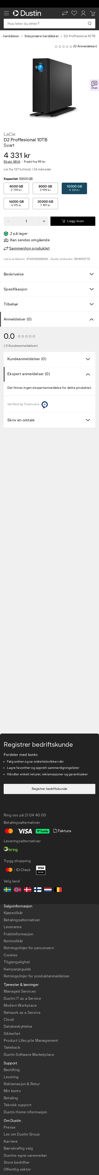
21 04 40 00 (35, 815)
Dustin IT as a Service (22, 998)
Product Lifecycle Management (31, 1040)
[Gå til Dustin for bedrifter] (28, 13)
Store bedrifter (16, 1162)
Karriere (11, 1141)
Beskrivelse (14, 274)
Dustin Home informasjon (25, 1112)
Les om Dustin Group (22, 1134)
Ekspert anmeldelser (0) (28, 374)
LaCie (9, 134)
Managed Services (20, 991)
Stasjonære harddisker (41, 36)
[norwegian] (17, 890)
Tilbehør (11, 304)
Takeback (12, 1047)
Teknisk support (18, 1105)
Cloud (9, 1019)
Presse (9, 1127)
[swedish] (7, 890)
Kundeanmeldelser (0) (26, 359)
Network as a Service (22, 1012)
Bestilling (12, 1070)
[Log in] (83, 13)
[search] (89, 23)
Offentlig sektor (17, 1169)
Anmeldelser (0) (18, 319)
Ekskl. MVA (12, 161)
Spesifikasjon (15, 289)
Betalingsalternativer (22, 920)
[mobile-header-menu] (6, 13)
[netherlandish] (48, 890)
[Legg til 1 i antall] (44, 221)
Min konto (12, 1091)
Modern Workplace (20, 1005)
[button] (65, 13)
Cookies (10, 955)
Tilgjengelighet (17, 962)
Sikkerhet (12, 1033)
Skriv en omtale (21, 420)
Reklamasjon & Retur (22, 1084)
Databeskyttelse (18, 1026)
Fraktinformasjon (18, 934)
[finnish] (37, 890)
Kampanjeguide (17, 969)
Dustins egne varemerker (25, 1155)
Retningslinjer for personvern (29, 948)
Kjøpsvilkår (13, 913)
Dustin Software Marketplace (29, 1054)
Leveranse (13, 927)
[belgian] (58, 890)
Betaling (11, 1098)
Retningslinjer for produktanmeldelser (37, 976)
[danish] (27, 890)
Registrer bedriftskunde (49, 789)
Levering (11, 1077)
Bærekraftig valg (18, 1148)
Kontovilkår (13, 941)
